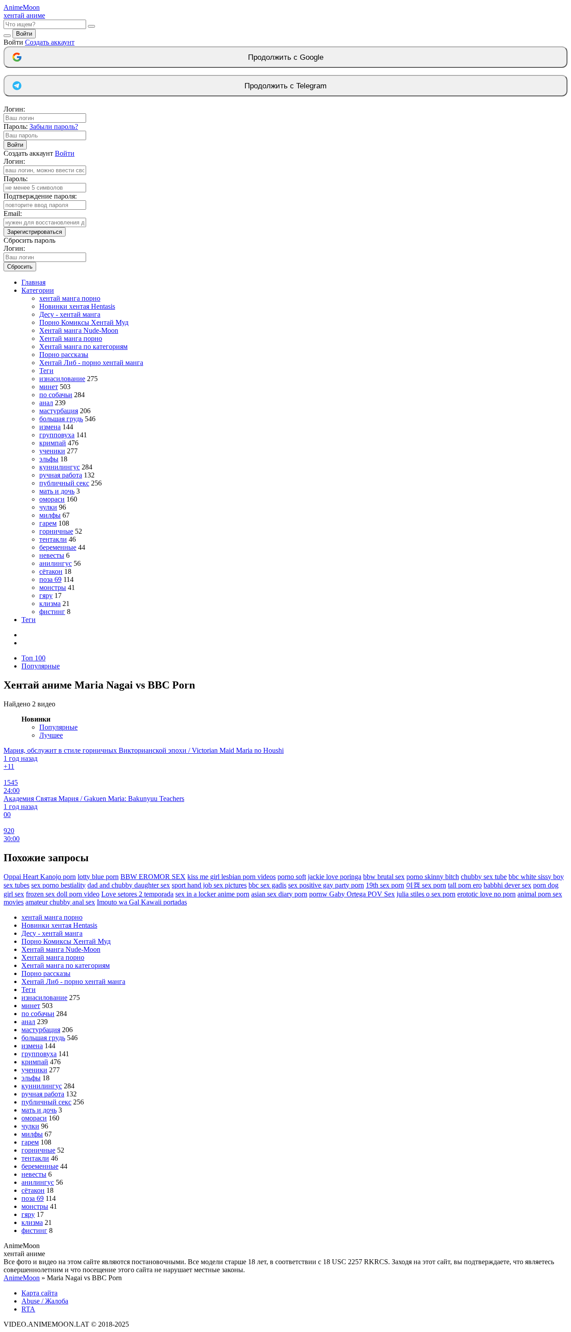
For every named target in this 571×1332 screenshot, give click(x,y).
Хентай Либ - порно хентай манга (91, 362)
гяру (46, 595)
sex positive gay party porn (326, 885)
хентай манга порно (69, 298)
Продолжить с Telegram (285, 86)
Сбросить (20, 266)
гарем (48, 523)
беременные (57, 547)
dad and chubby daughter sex (128, 885)
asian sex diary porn (279, 894)
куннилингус (59, 467)
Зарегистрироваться (34, 231)
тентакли (53, 539)
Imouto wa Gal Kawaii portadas (142, 902)
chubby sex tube (484, 876)
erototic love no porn (486, 894)
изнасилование (62, 378)
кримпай (52, 443)
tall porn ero (465, 885)
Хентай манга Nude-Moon (78, 330)
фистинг (52, 611)
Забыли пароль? (53, 126)
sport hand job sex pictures (209, 885)
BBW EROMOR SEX (153, 876)
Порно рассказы (63, 354)
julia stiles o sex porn (426, 894)
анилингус (55, 563)
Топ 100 (33, 658)
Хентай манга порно (70, 338)
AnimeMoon (22, 1278)
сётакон (50, 571)
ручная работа (60, 475)
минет (48, 386)
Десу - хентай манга (69, 314)
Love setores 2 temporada (137, 894)
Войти (24, 33)
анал (46, 403)
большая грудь (61, 419)
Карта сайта (39, 1293)
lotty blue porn (98, 876)
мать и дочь (56, 491)
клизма (50, 603)
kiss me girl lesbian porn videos (231, 876)
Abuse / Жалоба (44, 1301)
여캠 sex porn (426, 885)
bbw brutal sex (384, 876)
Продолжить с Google (285, 57)
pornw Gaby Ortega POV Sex (352, 894)
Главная (33, 282)
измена (50, 427)
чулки (48, 507)
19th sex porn (385, 885)
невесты (51, 555)
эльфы (48, 459)
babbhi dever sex (507, 885)
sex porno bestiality (58, 885)
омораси (52, 499)
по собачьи (55, 394)
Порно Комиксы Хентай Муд (83, 322)
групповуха (56, 435)
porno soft (291, 876)
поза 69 (50, 579)
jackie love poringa (334, 876)
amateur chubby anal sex (60, 902)
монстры (52, 587)
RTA (28, 1309)
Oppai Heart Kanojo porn (40, 876)
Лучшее (51, 735)
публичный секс (64, 483)
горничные (56, 531)
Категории (37, 290)
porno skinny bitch (432, 876)
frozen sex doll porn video (62, 894)
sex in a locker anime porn (212, 894)
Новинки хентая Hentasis (77, 306)
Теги (46, 370)
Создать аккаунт (49, 42)
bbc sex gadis (267, 885)
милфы (50, 515)
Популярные (40, 666)
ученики (52, 451)
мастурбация (58, 411)
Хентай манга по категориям (83, 346)
